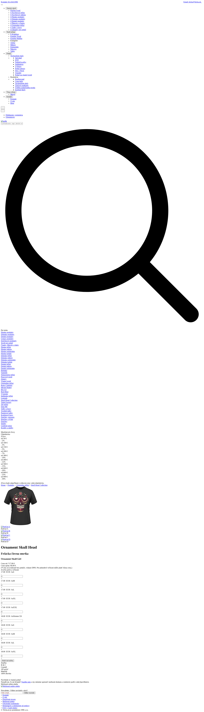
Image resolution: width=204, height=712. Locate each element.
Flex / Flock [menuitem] (19, 71)
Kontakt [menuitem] (13, 99)
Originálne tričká (7, 383)
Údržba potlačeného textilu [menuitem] (25, 88)
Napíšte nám (26, 682)
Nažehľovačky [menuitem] (20, 62)
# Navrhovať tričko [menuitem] (17, 13)
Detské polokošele (8, 368)
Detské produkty (7, 337)
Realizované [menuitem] (19, 79)
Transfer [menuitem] (18, 73)
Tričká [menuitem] (12, 43)
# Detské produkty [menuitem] (17, 21)
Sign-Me (4, 407)
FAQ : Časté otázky (10, 708)
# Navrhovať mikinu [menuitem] (18, 15)
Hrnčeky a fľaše (7, 419)
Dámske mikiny (7, 358)
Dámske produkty (7, 334)
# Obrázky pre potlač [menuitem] (18, 30)
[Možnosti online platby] (10, 686)
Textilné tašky (6, 411)
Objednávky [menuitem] (10, 117)
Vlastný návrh (11, 8)
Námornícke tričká (8, 375)
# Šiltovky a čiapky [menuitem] (17, 23)
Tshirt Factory (6, 402)
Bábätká (4, 371)
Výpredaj (4, 394)
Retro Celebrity (6, 385)
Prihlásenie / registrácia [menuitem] (14, 115)
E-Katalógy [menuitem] (14, 34)
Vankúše (4, 373)
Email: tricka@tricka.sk (192, 2)
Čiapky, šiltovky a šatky (10, 345)
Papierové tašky (7, 413)
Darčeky (4, 422)
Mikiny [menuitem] (13, 45)
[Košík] (4, 121)
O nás (5, 697)
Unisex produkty (7, 339)
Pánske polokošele (8, 351)
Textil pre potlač (7, 343)
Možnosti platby (9, 701)
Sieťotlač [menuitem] (18, 58)
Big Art (3, 390)
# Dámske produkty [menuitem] (17, 19)
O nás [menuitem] (12, 101)
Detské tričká (6, 364)
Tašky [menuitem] (12, 51)
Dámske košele (6, 362)
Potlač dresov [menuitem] (20, 69)
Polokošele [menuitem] (14, 47)
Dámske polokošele (8, 360)
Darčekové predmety (9, 341)
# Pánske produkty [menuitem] (17, 17)
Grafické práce (6, 426)
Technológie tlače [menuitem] (16, 56)
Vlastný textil (6, 381)
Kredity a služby (7, 428)
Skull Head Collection (9, 400)
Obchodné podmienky (11, 704)
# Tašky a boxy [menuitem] (16, 28)
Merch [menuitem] (12, 94)
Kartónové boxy (7, 415)
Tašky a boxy (6, 409)
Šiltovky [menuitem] (13, 49)
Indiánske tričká (7, 396)
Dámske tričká (6, 356)
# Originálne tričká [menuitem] (17, 25)
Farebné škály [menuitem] (20, 90)
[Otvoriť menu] (2, 4)
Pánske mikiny (6, 349)
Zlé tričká (4, 405)
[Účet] (3, 110)
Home (3, 485)
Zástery (3, 379)
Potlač (9, 53)
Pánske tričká (6, 347)
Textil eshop (11, 32)
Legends (4, 398)
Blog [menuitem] (12, 103)
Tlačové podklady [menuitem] (22, 86)
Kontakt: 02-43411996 (9, 2)
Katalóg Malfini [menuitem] (16, 38)
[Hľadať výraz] (3, 107)
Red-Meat (4, 392)
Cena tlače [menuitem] (19, 81)
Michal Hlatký (6, 388)
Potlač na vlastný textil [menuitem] (23, 75)
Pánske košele (6, 354)
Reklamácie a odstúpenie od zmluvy (16, 706)
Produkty (11, 485)
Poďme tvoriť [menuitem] (15, 11)
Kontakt (9, 97)
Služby (3, 424)
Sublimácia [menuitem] (19, 64)
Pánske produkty (7, 332)
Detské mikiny (6, 366)
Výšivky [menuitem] (18, 66)
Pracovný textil (6, 377)
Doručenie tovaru (9, 699)
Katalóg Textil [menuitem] (15, 36)
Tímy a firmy (11, 92)
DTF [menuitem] (17, 60)
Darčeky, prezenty (8, 417)
